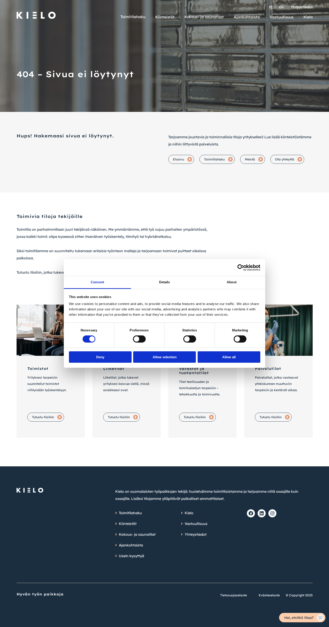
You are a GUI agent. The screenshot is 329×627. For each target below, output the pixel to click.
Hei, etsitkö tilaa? (299, 617)
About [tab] (232, 282)
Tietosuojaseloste (233, 595)
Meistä (250, 159)
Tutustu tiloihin (43, 417)
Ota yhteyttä (284, 159)
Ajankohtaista (247, 17)
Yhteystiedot (302, 7)
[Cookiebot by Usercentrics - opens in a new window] (240, 267)
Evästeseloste (269, 595)
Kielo (308, 17)
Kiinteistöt (165, 17)
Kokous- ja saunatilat (204, 17)
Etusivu (178, 159)
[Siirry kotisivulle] (36, 13)
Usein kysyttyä (131, 556)
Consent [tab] (97, 282)
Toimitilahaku (132, 16)
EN (281, 7)
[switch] (139, 339)
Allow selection (165, 357)
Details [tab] (164, 282)
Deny (100, 357)
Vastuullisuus (281, 17)
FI (271, 7)
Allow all (229, 357)
